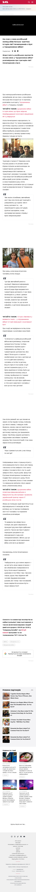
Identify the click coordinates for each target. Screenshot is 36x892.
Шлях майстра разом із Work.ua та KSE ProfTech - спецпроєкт (17, 8)
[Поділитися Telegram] (12, 51)
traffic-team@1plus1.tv (18, 884)
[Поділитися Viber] (18, 51)
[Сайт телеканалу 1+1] (5, 2)
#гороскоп (6, 804)
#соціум (5, 775)
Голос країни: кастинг (7, 6)
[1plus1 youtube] (24, 836)
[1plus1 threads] (14, 836)
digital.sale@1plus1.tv (18, 881)
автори (18, 851)
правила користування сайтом (18, 857)
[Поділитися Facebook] (15, 51)
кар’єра (18, 848)
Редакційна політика (18, 858)
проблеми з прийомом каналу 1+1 (18, 844)
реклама (18, 842)
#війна (5, 641)
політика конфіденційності (18, 855)
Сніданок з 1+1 (6, 760)
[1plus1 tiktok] (17, 836)
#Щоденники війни (9, 645)
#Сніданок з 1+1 (14, 641)
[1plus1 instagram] (11, 836)
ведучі (18, 849)
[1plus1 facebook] (21, 836)
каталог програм (18, 846)
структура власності (18, 853)
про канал (18, 840)
